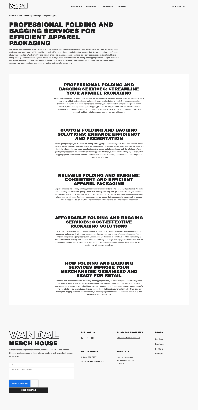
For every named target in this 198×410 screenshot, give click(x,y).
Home (11, 16)
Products (91, 6)
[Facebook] (82, 338)
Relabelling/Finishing (32, 16)
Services (75, 6)
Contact (122, 6)
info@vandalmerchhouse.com (92, 361)
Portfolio (108, 6)
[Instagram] (87, 338)
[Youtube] (92, 338)
